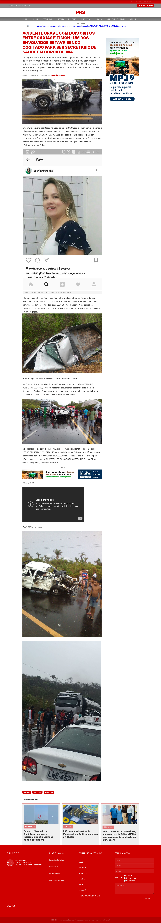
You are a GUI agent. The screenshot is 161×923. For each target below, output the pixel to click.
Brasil (61, 19)
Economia (85, 19)
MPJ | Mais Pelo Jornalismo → (142, 2)
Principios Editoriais (56, 860)
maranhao (30, 827)
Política (72, 19)
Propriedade (54, 867)
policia (68, 827)
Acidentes (49, 792)
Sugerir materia (132, 875)
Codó (35, 19)
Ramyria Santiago (58, 75)
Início (26, 19)
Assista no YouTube (116, 19)
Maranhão (47, 19)
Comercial (130, 881)
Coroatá (27, 792)
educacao (108, 827)
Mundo (133, 19)
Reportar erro (132, 878)
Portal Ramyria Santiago (89, 896)
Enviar (148, 899)
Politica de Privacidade (57, 880)
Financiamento (54, 874)
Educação (83, 890)
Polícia (99, 19)
